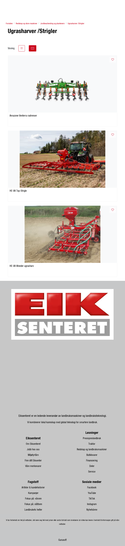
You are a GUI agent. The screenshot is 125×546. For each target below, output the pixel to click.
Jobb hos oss (33, 449)
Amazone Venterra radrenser (23, 115)
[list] (21, 48)
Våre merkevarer (33, 466)
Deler (91, 466)
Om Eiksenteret (33, 444)
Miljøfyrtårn (33, 455)
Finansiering (91, 460)
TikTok (92, 498)
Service (91, 471)
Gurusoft (62, 540)
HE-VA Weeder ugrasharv (22, 266)
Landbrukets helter (33, 509)
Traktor (91, 444)
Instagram (92, 504)
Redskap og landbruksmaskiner (92, 449)
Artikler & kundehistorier (33, 487)
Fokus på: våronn (33, 498)
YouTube (92, 493)
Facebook (91, 487)
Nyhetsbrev (91, 509)
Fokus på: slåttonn (33, 504)
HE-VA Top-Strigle (18, 191)
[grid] (32, 48)
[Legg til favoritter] (112, 60)
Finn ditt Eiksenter (33, 460)
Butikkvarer (91, 455)
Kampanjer (33, 493)
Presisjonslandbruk (92, 438)
